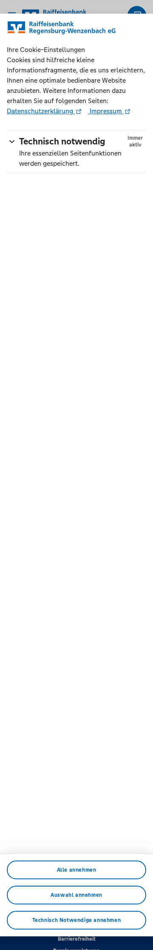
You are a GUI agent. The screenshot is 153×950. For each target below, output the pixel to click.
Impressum (106, 111)
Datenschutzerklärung (41, 111)
